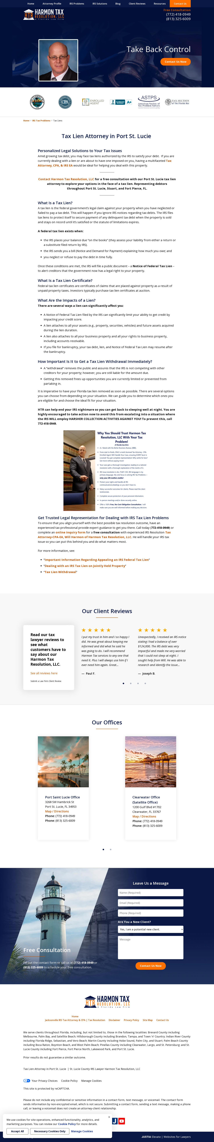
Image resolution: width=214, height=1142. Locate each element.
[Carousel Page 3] (138, 683)
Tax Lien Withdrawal (60, 572)
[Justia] (114, 1121)
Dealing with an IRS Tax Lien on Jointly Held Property (85, 566)
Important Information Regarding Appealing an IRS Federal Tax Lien (97, 560)
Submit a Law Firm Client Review (46, 681)
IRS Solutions (100, 3)
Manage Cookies (91, 1080)
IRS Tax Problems (41, 120)
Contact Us (180, 3)
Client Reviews (137, 3)
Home (31, 3)
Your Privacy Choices (45, 1080)
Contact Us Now (175, 61)
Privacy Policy (131, 1020)
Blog (117, 3)
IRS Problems (77, 3)
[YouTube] (121, 1121)
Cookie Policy (69, 1080)
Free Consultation (177, 10)
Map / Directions (57, 816)
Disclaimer (114, 1020)
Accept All (17, 1131)
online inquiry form (70, 532)
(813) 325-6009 (178, 18)
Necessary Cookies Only (49, 1131)
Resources (160, 3)
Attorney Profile (52, 3)
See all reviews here (44, 673)
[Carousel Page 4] (145, 683)
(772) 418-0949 (178, 14)
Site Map (148, 1020)
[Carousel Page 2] (130, 683)
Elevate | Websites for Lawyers (166, 1137)
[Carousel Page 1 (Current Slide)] (123, 683)
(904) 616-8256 (152, 826)
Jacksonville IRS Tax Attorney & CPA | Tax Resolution (75, 1020)
